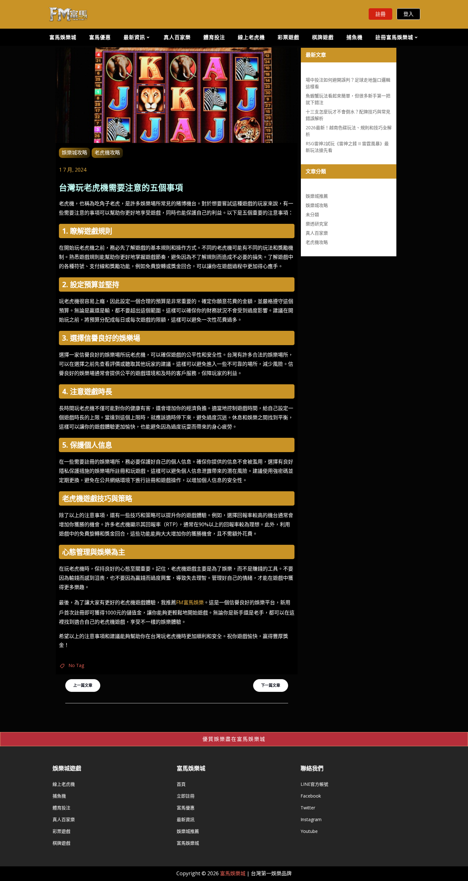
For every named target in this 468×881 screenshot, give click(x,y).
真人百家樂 (177, 37)
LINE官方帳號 (314, 784)
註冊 (380, 14)
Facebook (311, 796)
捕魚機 (354, 37)
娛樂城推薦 (317, 196)
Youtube (309, 831)
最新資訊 (134, 37)
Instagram (311, 819)
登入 (408, 14)
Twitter (308, 808)
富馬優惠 (100, 37)
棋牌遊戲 (323, 37)
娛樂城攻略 (74, 152)
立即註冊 (186, 796)
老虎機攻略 (107, 152)
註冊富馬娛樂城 (394, 37)
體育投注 (214, 37)
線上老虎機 (251, 37)
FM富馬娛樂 (190, 602)
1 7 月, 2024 (72, 169)
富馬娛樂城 (62, 37)
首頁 (181, 784)
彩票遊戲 (288, 37)
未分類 (312, 214)
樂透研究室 (317, 224)
